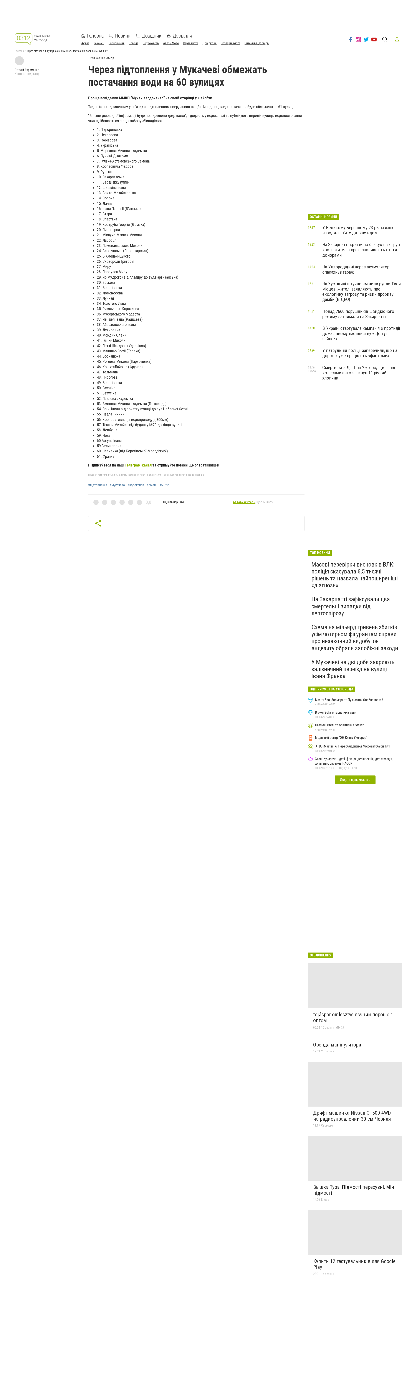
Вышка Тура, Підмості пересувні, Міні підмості (354, 1190)
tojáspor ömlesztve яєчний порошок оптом (352, 1018)
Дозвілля (182, 36)
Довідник (151, 36)
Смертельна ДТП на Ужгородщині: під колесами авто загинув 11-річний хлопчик (358, 373)
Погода (133, 43)
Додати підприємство (355, 780)
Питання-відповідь (257, 43)
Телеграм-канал (138, 465)
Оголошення (116, 43)
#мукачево (117, 485)
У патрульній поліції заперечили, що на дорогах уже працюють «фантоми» (359, 353)
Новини (123, 36)
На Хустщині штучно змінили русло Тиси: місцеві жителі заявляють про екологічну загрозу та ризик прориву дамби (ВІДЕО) (362, 291)
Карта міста (190, 43)
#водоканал (135, 485)
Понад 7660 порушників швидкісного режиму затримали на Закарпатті (358, 314)
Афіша (85, 43)
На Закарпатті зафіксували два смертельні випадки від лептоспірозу (350, 606)
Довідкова (209, 43)
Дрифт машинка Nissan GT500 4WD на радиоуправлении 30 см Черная (352, 1116)
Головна (95, 36)
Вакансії (99, 43)
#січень (152, 485)
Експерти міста (230, 43)
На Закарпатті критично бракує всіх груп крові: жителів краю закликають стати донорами (361, 250)
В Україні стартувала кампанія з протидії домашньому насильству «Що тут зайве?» (361, 333)
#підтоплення (97, 485)
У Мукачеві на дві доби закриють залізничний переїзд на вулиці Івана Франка (352, 669)
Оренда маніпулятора (337, 1045)
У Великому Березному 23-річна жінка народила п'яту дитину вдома (358, 230)
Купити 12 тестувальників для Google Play (354, 1264)
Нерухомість (151, 43)
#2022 (164, 485)
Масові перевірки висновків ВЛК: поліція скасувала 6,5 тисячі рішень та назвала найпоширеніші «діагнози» (354, 575)
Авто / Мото (171, 43)
